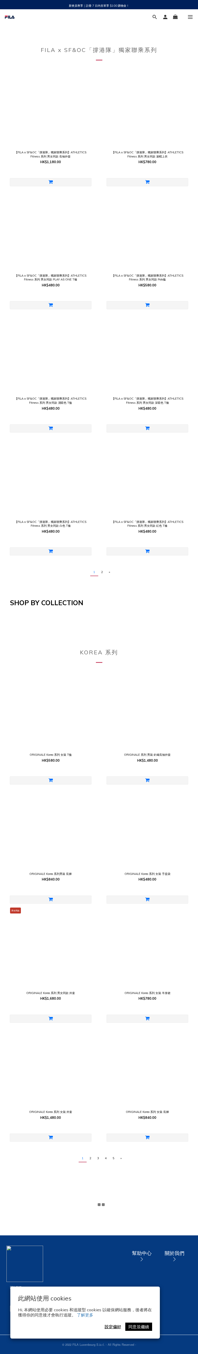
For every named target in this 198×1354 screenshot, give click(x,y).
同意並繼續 (138, 1326)
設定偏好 (113, 1326)
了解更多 (85, 1314)
